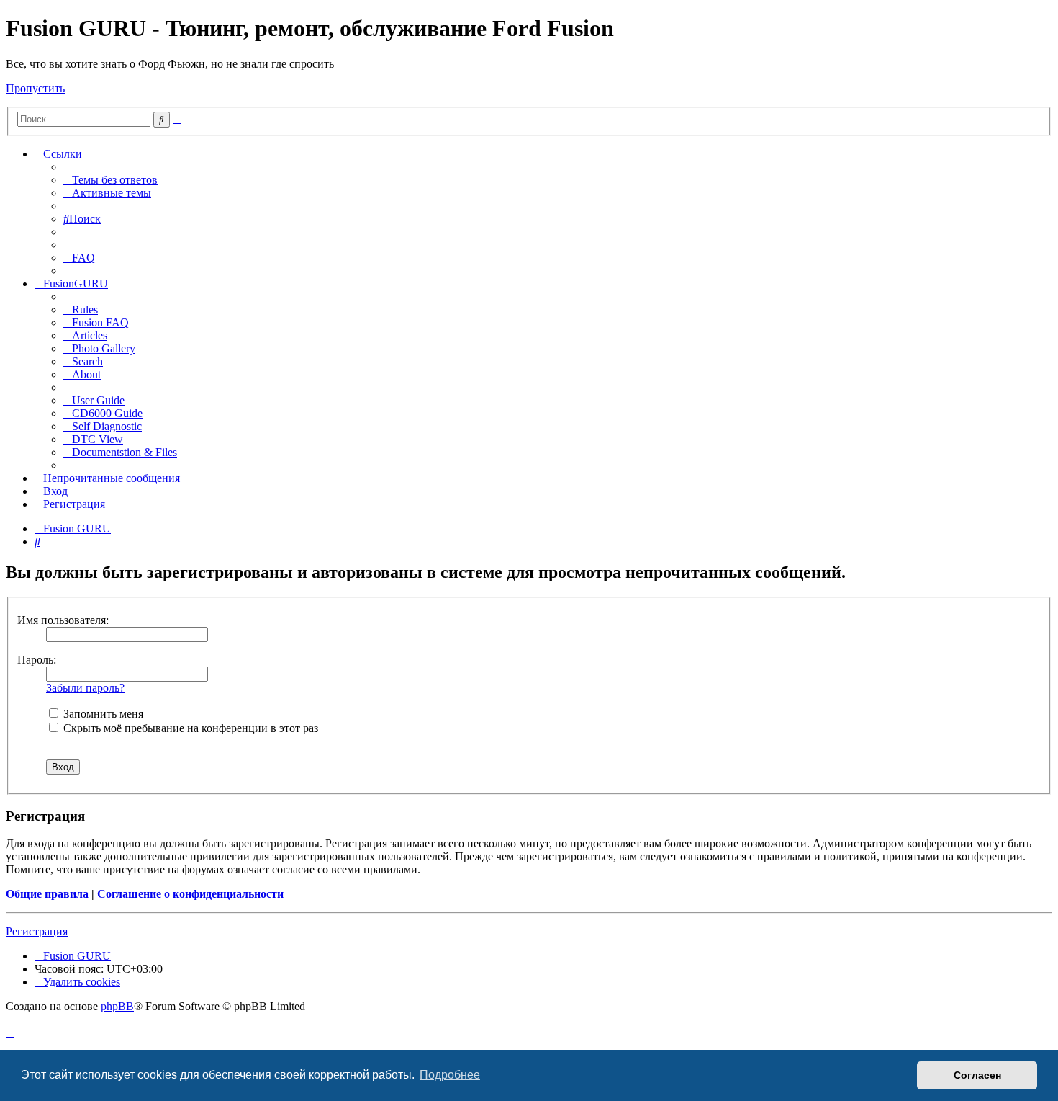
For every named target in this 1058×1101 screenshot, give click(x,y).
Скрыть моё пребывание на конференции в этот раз (189, 728)
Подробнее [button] (450, 1075)
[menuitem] (110, 180)
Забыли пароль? (85, 688)
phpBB (117, 1006)
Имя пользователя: (63, 620)
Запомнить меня (101, 714)
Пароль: (36, 660)
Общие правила (47, 894)
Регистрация (37, 931)
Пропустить (35, 88)
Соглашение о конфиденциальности (190, 894)
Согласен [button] (977, 1075)
